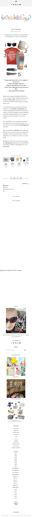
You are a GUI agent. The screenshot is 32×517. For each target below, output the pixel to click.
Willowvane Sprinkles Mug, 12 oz (16, 83)
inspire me (16, 430)
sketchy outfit (16, 432)
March (15, 485)
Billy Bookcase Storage (16, 421)
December (15, 468)
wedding (16, 440)
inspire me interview (16, 447)
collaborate (16, 503)
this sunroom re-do (10, 142)
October (14, 472)
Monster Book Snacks (16, 398)
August (15, 476)
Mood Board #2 (16, 376)
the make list (16, 445)
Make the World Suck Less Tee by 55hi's (16, 85)
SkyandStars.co (27, 515)
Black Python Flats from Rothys (16, 90)
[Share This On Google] (20, 178)
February (14, 487)
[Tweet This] (14, 178)
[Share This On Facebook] (11, 178)
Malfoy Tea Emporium (18, 108)
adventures (16, 434)
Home (16, 501)
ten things (16, 27)
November (15, 470)
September (15, 474)
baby (16, 436)
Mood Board (16, 442)
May (15, 483)
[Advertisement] (16, 251)
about (16, 502)
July (15, 478)
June (15, 481)
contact (16, 504)
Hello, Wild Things (13, 515)
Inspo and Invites (16, 443)
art (16, 438)
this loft (17, 130)
